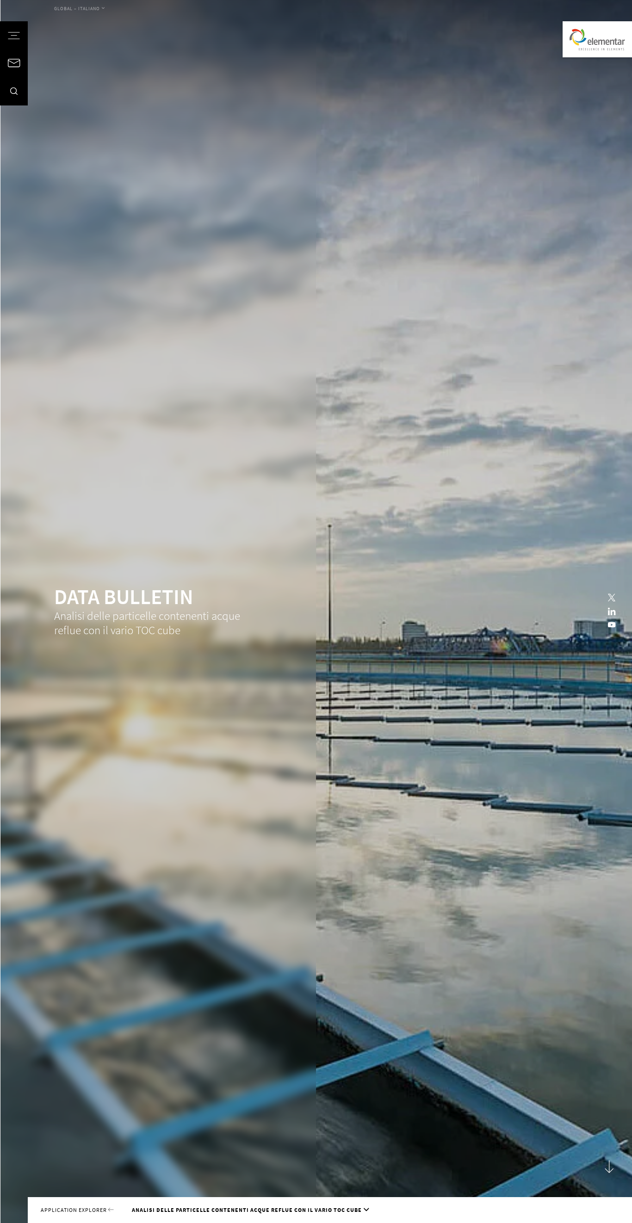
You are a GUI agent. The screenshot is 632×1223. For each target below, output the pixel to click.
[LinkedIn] (611, 611)
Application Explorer (74, 1210)
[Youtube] (611, 625)
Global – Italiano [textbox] (77, 9)
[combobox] (79, 9)
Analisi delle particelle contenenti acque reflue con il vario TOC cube (247, 1210)
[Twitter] (611, 597)
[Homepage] (597, 39)
